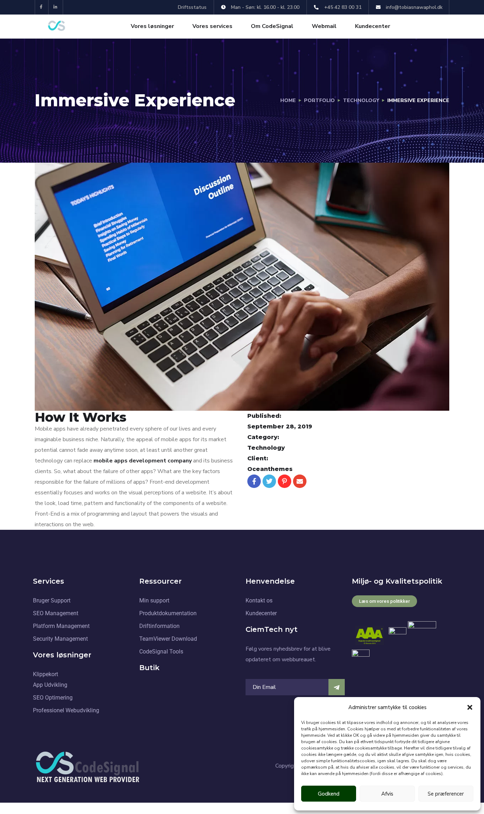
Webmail (324, 26)
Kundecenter (372, 26)
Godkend (328, 793)
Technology (361, 100)
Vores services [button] (212, 26)
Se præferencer (446, 793)
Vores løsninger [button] (152, 26)
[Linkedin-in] (56, 7)
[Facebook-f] (41, 7)
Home (288, 100)
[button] (469, 707)
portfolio (319, 100)
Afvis (387, 793)
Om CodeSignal (272, 26)
